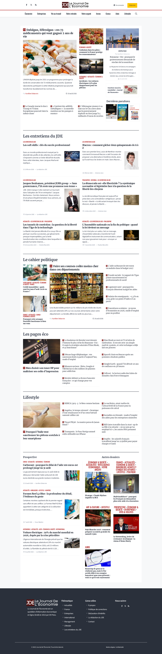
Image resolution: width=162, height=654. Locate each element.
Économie (28, 13)
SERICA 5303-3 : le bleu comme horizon (81, 403)
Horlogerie (34, 490)
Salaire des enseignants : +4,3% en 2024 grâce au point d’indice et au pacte (122, 299)
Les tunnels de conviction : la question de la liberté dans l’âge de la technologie (50, 226)
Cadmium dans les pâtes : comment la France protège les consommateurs (90, 52)
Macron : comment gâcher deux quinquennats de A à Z (110, 146)
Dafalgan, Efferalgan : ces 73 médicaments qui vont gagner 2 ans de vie (48, 33)
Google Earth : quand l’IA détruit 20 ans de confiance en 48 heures (120, 365)
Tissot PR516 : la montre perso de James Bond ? (80, 423)
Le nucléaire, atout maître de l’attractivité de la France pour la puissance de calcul (116, 405)
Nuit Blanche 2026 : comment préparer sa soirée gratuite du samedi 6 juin (97, 531)
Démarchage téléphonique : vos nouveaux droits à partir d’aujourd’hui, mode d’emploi (79, 357)
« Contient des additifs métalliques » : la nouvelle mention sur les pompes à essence (62, 110)
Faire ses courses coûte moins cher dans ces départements (74, 268)
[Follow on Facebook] (26, 5)
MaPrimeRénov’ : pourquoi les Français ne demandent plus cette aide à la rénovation (126, 499)
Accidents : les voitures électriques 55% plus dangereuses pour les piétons (88, 84)
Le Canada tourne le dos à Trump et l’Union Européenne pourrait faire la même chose (35, 110)
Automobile (39, 462)
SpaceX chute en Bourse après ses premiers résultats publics (117, 355)
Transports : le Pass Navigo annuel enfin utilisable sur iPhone (78, 432)
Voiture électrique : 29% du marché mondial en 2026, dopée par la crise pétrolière (48, 534)
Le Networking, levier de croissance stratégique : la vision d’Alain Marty (124, 539)
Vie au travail (56, 13)
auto (40, 529)
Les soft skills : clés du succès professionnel (46, 145)
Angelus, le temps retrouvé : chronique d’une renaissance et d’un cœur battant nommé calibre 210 (80, 412)
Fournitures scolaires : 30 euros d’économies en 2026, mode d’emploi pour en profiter (122, 310)
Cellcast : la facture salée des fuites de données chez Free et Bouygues (119, 374)
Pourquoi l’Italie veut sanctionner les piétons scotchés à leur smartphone (41, 435)
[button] (136, 13)
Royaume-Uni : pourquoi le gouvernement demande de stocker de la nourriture (122, 59)
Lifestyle (127, 13)
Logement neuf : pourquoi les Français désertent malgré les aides (121, 288)
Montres (48, 490)
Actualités (26, 221)
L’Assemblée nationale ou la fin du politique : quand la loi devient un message (110, 226)
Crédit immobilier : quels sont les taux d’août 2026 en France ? (35, 289)
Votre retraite (71, 13)
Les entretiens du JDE (29, 142)
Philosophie (86, 180)
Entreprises (41, 13)
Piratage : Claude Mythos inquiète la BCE (95, 496)
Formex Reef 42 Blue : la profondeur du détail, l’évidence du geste (47, 495)
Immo (98, 13)
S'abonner (132, 5)
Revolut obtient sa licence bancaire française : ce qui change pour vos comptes (78, 380)
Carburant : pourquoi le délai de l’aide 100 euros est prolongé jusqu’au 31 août (50, 466)
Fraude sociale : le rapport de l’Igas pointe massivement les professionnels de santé (122, 277)
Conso (108, 13)
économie (47, 462)
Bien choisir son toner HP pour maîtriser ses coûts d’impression (41, 370)
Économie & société (49, 529)
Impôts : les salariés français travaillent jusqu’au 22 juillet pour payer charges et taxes (119, 441)
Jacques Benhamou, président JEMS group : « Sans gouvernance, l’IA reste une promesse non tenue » (50, 185)
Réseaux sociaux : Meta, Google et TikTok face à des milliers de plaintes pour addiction (78, 368)
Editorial (94, 180)
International (60, 529)
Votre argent (86, 13)
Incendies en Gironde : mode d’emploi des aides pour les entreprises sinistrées (119, 416)
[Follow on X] (31, 5)
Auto (117, 13)
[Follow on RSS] (36, 5)
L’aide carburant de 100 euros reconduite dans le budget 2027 (120, 267)
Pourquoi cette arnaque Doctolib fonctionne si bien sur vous (34, 321)
